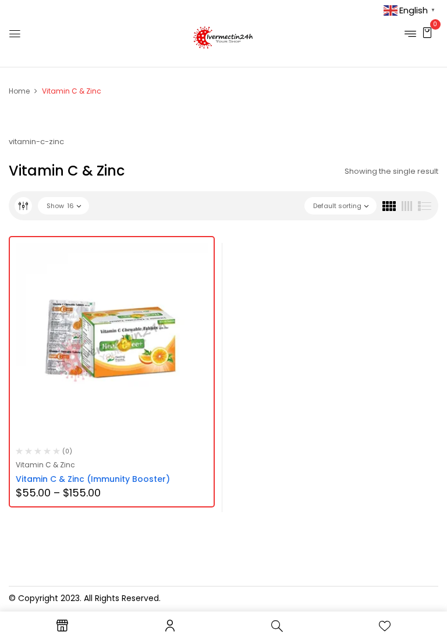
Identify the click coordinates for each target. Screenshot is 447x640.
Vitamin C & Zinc (45, 465)
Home (19, 91)
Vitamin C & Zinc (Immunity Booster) (93, 479)
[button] (427, 32)
